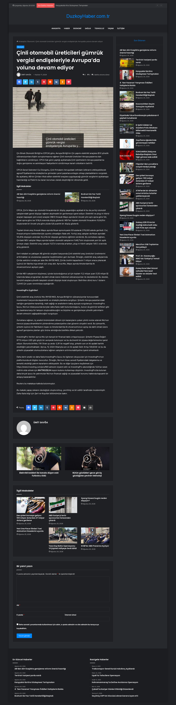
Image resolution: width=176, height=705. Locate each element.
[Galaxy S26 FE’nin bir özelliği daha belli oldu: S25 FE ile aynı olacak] (127, 226)
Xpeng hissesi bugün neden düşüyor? (94, 499)
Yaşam (111, 28)
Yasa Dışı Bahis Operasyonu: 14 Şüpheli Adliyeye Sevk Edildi (63, 547)
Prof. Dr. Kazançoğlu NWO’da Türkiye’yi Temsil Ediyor (147, 259)
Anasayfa (56, 28)
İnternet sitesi (70, 615)
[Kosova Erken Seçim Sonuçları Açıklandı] (127, 107)
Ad (18, 605)
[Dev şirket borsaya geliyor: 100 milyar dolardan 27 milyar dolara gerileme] (31, 505)
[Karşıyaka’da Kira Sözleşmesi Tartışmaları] (127, 75)
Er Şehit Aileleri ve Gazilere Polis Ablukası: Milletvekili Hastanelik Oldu (147, 129)
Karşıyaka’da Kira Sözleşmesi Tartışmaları (72, 5)
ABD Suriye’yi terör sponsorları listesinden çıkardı (60, 518)
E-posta (20, 615)
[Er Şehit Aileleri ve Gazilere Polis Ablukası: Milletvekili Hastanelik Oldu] (127, 128)
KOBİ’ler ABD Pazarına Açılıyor (95, 546)
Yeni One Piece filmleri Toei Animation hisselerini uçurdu (30, 529)
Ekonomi (77, 28)
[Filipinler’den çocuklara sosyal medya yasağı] (127, 167)
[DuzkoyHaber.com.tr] (88, 16)
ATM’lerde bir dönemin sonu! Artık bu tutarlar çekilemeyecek (146, 193)
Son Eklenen (139, 40)
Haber (67, 28)
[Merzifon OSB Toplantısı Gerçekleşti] (127, 248)
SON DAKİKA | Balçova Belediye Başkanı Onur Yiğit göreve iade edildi (146, 154)
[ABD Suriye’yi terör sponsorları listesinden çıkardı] (63, 505)
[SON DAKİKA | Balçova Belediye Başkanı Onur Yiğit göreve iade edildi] (127, 155)
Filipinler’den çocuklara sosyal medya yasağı (147, 165)
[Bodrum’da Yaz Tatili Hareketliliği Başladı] (72, 197)
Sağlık (88, 28)
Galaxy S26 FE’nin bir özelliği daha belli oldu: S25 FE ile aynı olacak (146, 225)
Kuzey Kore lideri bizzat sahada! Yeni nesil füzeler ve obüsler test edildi (147, 272)
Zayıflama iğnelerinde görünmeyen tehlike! (146, 141)
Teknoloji (99, 28)
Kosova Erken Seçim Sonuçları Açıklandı (145, 105)
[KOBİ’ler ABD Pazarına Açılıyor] (95, 535)
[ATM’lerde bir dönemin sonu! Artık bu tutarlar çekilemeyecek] (127, 194)
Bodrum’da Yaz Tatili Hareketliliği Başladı (145, 93)
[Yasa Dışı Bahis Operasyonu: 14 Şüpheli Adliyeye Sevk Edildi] (63, 535)
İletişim (120, 28)
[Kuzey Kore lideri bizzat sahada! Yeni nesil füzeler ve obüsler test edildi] (127, 272)
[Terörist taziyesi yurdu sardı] (127, 63)
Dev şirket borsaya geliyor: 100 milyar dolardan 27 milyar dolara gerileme (30, 518)
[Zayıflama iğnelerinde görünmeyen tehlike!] (127, 144)
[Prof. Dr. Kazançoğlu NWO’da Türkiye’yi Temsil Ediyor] (127, 259)
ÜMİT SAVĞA (26, 75)
